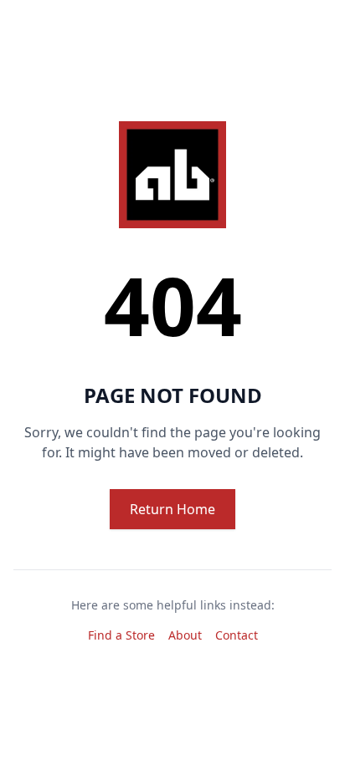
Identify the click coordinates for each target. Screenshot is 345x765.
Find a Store (121, 635)
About (185, 635)
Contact (236, 635)
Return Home (172, 509)
